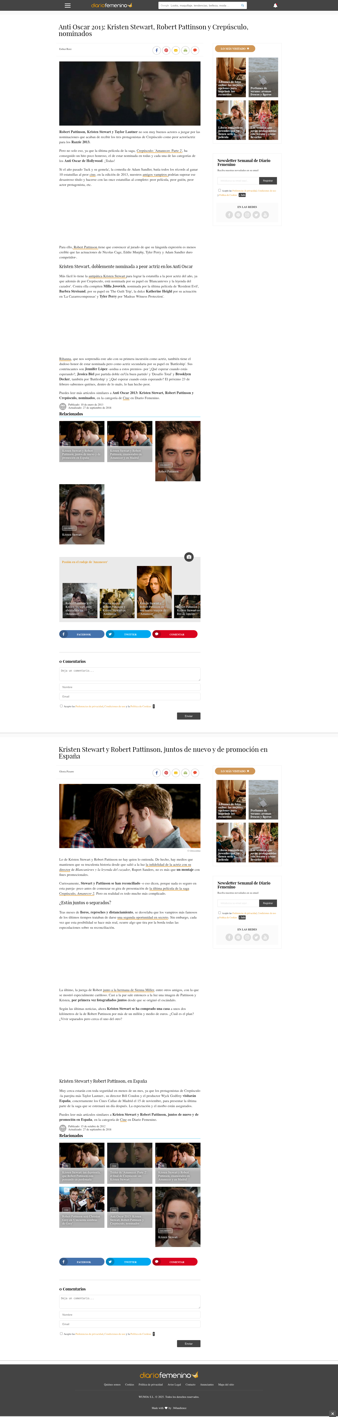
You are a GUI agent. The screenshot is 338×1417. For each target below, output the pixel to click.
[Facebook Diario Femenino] (229, 215)
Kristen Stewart (71, 534)
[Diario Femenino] (111, 6)
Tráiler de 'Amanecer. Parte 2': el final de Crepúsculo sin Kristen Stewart (128, 1175)
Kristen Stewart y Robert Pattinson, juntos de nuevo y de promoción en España (81, 454)
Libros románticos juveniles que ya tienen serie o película (230, 132)
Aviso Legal (174, 1384)
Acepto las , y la (107, 706)
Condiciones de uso (115, 706)
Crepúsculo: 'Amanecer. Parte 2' (159, 150)
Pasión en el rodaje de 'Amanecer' (85, 562)
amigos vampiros (155, 174)
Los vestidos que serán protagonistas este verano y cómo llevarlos (263, 132)
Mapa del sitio (226, 1384)
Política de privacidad (151, 1384)
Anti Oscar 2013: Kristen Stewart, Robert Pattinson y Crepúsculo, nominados (127, 1219)
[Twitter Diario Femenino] (256, 215)
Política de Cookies (140, 706)
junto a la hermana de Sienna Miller (128, 989)
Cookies (129, 1384)
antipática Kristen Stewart (107, 276)
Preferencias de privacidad (89, 706)
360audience (179, 1408)
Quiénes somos (112, 1384)
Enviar (189, 716)
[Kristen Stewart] (81, 543)
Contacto (190, 1384)
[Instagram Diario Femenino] (247, 215)
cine (92, 174)
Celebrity (165, 465)
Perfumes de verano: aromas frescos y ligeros (261, 91)
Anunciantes (207, 1384)
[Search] (242, 5)
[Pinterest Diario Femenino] (238, 215)
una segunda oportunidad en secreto (142, 917)
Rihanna (65, 358)
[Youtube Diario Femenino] (265, 215)
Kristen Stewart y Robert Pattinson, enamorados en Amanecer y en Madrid (126, 454)
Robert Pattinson (85, 247)
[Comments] (195, 50)
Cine (126, 397)
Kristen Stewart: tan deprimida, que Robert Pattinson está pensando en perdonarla (81, 1175)
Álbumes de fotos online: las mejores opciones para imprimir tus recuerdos (230, 87)
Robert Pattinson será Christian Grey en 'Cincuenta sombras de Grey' (81, 1219)
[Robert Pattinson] (177, 480)
